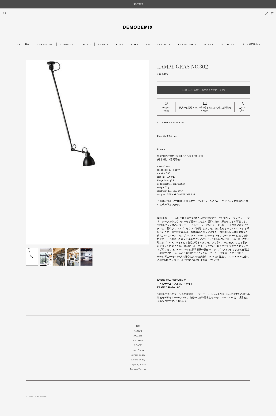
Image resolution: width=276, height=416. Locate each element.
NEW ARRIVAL (45, 44)
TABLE (84, 44)
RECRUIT (138, 340)
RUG (133, 44)
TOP (138, 326)
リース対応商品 (250, 44)
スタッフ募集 (22, 44)
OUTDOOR (226, 44)
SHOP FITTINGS (186, 44)
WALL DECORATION (157, 44)
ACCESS (138, 335)
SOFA (118, 44)
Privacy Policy (138, 355)
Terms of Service (138, 369)
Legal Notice (138, 350)
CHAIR (102, 44)
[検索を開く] (5, 13)
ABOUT (138, 331)
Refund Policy (138, 359)
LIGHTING (65, 44)
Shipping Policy (138, 364)
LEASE (138, 345)
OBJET (207, 44)
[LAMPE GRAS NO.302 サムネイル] (32, 257)
